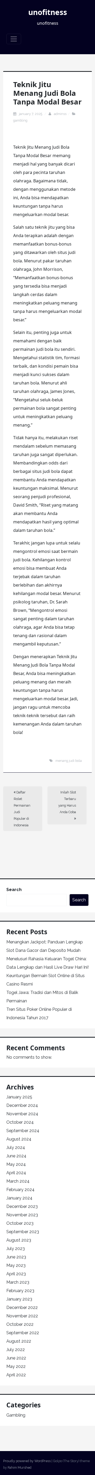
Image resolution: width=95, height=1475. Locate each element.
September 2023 (22, 1231)
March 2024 (18, 1181)
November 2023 (22, 1214)
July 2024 (15, 1147)
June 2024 (16, 1155)
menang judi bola (68, 761)
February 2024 (20, 1189)
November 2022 (22, 1315)
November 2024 (22, 1113)
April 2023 (16, 1273)
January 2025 (19, 1096)
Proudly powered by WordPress (27, 1461)
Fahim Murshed (19, 1467)
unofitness (47, 12)
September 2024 (22, 1130)
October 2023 (20, 1223)
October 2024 (20, 1122)
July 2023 (15, 1248)
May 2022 (16, 1366)
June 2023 (16, 1256)
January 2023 (19, 1299)
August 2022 (18, 1341)
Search (14, 889)
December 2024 (22, 1105)
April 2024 (16, 1172)
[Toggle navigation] (13, 39)
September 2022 (22, 1332)
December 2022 (22, 1307)
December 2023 (22, 1206)
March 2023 (17, 1282)
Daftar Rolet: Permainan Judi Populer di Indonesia (22, 808)
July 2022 (15, 1349)
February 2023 (20, 1290)
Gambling (20, 120)
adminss (60, 114)
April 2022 (16, 1374)
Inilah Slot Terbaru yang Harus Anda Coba (67, 802)
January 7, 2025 (31, 114)
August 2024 (18, 1139)
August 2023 (18, 1240)
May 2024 (16, 1164)
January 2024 (19, 1198)
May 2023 (16, 1265)
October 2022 (20, 1324)
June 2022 (16, 1358)
